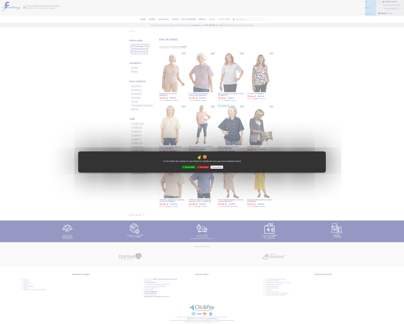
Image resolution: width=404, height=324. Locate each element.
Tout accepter (189, 167)
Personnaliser (217, 167)
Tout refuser (203, 167)
